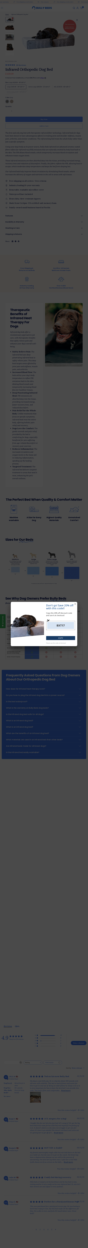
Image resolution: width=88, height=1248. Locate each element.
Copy (60, 638)
